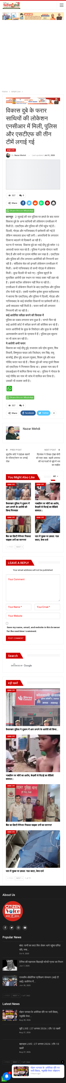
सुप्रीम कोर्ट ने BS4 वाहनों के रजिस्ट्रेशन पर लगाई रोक (18, 458)
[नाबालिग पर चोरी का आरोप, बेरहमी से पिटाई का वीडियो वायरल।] (47, 491)
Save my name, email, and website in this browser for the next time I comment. (33, 629)
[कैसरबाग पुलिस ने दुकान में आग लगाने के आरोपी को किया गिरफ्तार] (18, 491)
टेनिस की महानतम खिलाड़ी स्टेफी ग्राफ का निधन (41, 961)
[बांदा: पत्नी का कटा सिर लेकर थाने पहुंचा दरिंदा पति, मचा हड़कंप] (10, 948)
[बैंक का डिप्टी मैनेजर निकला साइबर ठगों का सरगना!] (18, 524)
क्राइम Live (11, 150)
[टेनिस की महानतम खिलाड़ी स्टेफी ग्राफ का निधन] (10, 965)
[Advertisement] (33, 54)
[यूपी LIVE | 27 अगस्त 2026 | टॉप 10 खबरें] (10, 1032)
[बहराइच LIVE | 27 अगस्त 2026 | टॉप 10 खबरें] (10, 1047)
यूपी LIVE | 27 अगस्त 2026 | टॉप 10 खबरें (39, 1028)
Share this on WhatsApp (22, 211)
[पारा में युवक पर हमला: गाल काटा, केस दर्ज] (47, 524)
